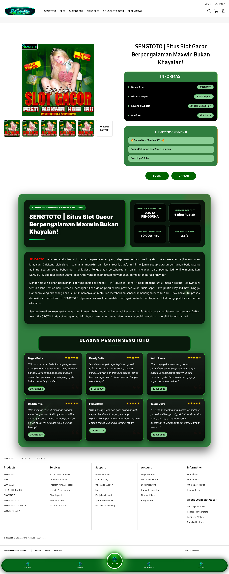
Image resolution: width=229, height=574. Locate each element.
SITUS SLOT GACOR (13, 490)
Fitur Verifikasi (148, 495)
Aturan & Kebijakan (196, 485)
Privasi (38, 550)
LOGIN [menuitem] (208, 4)
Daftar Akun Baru (149, 479)
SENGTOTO (36, 259)
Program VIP (147, 500)
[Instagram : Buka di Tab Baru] (217, 551)
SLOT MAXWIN (10, 495)
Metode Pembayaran (60, 490)
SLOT (6, 479)
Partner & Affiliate (196, 517)
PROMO (27, 568)
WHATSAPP (149, 568)
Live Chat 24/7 (102, 479)
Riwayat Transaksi (150, 490)
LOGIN (157, 175)
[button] (216, 11)
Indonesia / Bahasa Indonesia (15, 550)
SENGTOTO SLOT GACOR (15, 505)
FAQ (97, 490)
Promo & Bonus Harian (60, 474)
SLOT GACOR (10, 485)
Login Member (148, 474)
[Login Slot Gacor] (20, 11)
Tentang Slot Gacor (196, 506)
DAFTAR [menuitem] (219, 4)
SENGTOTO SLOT (11, 500)
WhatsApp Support (104, 485)
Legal (47, 550)
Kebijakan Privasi (103, 495)
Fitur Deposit (56, 495)
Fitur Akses (192, 474)
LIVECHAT (201, 568)
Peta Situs (58, 550)
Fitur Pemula (193, 479)
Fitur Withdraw (57, 500)
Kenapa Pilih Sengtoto (197, 512)
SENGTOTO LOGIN (12, 511)
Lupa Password (148, 485)
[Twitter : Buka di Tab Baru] (211, 551)
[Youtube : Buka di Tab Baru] (223, 551)
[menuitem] (50, 11)
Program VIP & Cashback (61, 485)
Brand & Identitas (195, 522)
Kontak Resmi (193, 490)
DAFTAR (184, 175)
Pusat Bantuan (102, 474)
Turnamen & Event (58, 479)
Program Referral (58, 505)
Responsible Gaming (105, 505)
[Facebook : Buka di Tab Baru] (205, 551)
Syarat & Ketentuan (104, 500)
